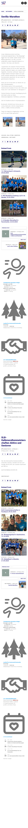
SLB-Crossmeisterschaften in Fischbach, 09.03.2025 (10, 511)
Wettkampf (12, 137)
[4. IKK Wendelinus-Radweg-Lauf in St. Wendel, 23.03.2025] (14, 183)
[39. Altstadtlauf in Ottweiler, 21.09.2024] (14, 547)
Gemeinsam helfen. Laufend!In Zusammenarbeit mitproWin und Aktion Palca (10, 364)
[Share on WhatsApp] (7, 25)
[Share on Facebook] (2, 25)
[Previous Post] (5, 233)
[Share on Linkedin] (12, 25)
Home (2, 11)
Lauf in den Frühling (12, 246)
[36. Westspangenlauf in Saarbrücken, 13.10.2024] (14, 522)
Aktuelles (21, 20)
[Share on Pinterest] (10, 25)
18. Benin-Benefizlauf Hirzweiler (14, 407)
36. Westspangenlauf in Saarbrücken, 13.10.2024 (13, 535)
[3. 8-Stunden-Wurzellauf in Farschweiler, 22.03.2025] (14, 208)
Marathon (17, 135)
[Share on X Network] (5, 25)
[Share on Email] (15, 25)
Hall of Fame (10, 135)
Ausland (4, 135)
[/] (22, 3)
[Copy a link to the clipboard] (17, 25)
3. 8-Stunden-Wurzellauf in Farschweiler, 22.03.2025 (9, 221)
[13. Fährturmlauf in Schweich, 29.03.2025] (14, 159)
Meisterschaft (5, 476)
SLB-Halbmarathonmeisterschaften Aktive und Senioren (18, 234)
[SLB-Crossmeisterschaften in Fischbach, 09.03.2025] (14, 498)
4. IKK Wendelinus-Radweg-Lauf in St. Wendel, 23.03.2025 (13, 196)
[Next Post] (22, 245)
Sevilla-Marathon (13, 585)
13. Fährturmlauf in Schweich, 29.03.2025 (10, 172)
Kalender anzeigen (7, 419)
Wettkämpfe (9, 11)
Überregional (5, 137)
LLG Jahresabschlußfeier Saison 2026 (15, 416)
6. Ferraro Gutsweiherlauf (17, 573)
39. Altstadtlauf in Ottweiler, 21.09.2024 (10, 560)
